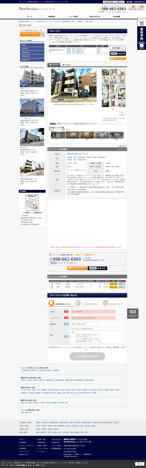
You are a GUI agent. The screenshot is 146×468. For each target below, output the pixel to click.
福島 (67, 393)
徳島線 (69, 49)
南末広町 (53, 393)
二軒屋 (42, 403)
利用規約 (52, 347)
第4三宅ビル (24, 147)
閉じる (140, 464)
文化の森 (48, 403)
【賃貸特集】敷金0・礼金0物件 (48, 370)
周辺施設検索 (56, 448)
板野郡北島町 (69, 380)
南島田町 (24, 393)
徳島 (30, 403)
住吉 (38, 390)
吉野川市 (42, 380)
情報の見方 (122, 146)
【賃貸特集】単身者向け (29, 370)
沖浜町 (117, 390)
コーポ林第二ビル (25, 118)
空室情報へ (117, 48)
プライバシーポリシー (65, 347)
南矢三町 (88, 393)
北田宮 (28, 390)
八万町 (23, 390)
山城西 (59, 393)
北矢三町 (101, 390)
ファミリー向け (43, 448)
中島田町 (31, 393)
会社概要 (23, 442)
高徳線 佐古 (26, 60)
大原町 (78, 390)
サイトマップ (24, 451)
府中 (58, 403)
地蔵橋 (54, 403)
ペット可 (41, 451)
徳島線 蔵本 (26, 52)
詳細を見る (113, 284)
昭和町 (106, 390)
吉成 (22, 403)
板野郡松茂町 (59, 380)
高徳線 (69, 53)
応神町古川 (57, 390)
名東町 (67, 390)
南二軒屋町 (80, 393)
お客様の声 (55, 442)
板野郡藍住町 (79, 380)
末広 (89, 390)
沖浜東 (94, 393)
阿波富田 (36, 403)
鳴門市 (23, 380)
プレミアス (23, 177)
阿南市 (35, 380)
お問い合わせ (56, 439)
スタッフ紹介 (56, 445)
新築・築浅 (42, 439)
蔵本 (73, 49)
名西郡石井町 (50, 380)
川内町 (34, 390)
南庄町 (94, 390)
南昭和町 (44, 390)
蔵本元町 (60, 50)
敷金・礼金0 (42, 445)
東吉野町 (38, 393)
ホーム (22, 439)
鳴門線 (56, 429)
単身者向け (42, 442)
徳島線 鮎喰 (26, 56)
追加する (122, 284)
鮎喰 (73, 51)
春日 (63, 390)
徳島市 (55, 50)
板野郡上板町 (89, 380)
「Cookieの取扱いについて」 (23, 465)
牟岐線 (38, 429)
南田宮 (112, 390)
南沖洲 (73, 390)
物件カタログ (24, 454)
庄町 (63, 393)
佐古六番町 (45, 393)
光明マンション (25, 88)
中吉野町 (84, 390)
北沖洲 (50, 390)
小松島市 (29, 380)
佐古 (73, 53)
